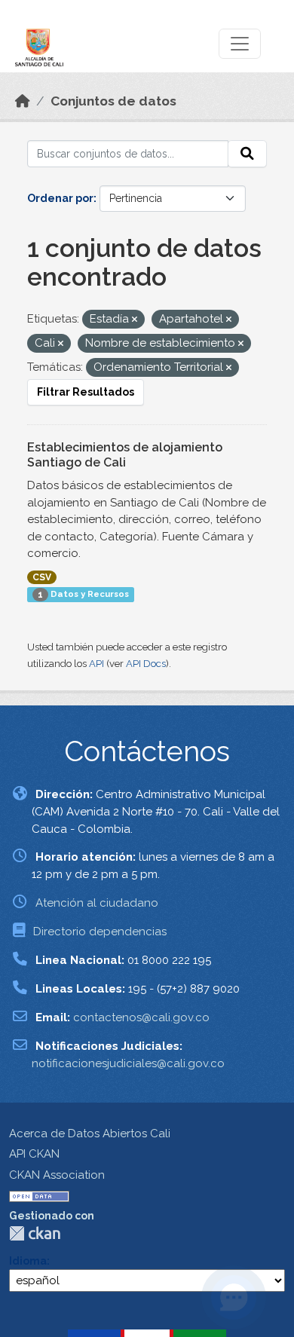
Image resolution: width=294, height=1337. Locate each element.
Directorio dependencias (100, 931)
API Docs (146, 663)
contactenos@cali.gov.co (141, 1017)
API (96, 663)
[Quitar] (134, 320)
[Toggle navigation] (240, 44)
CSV (41, 577)
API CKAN (34, 1154)
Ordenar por (60, 198)
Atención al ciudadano (96, 903)
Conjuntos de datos (113, 101)
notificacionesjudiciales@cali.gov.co (128, 1063)
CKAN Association (57, 1175)
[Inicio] (22, 101)
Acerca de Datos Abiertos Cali (89, 1133)
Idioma (28, 1261)
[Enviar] (247, 153)
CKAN (34, 1233)
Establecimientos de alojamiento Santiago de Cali (124, 455)
